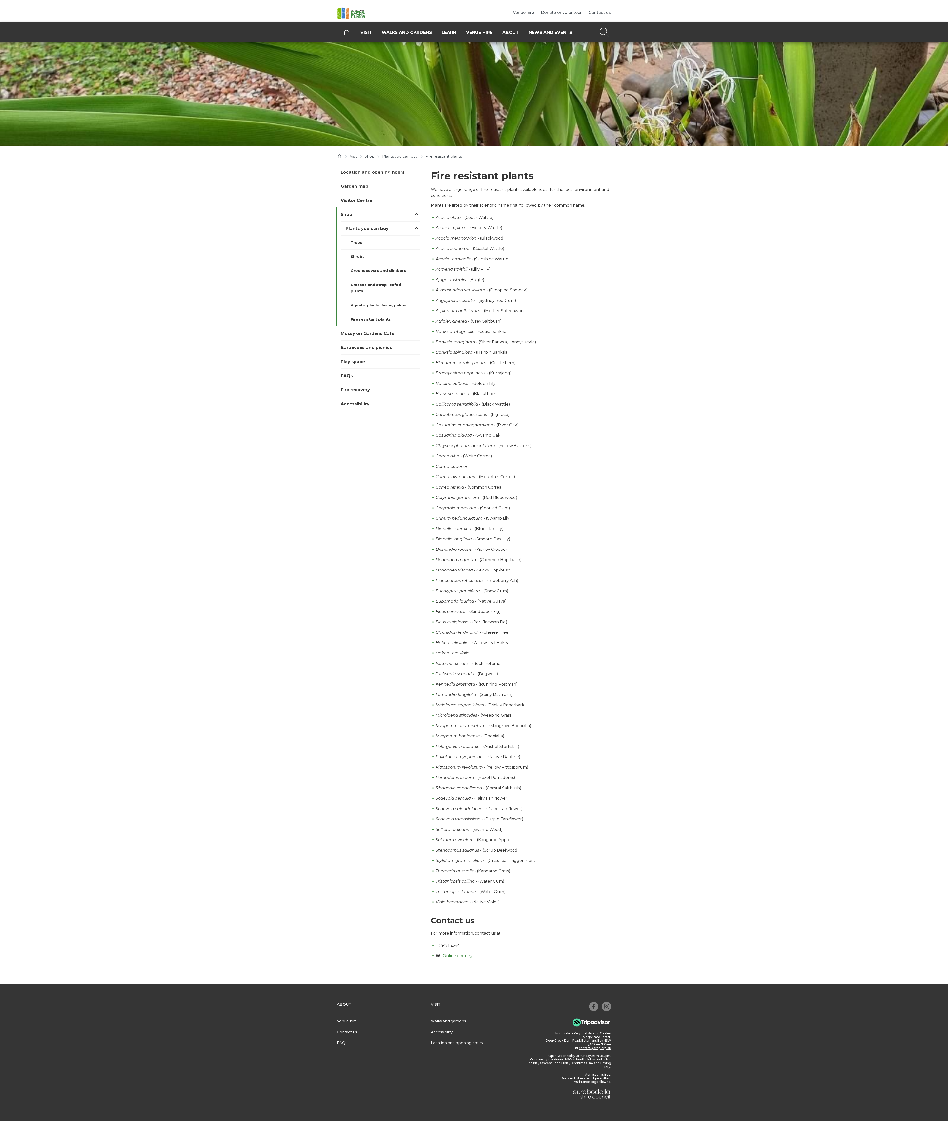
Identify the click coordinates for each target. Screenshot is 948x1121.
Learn (449, 32)
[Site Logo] (374, 13)
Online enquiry (458, 955)
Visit (366, 32)
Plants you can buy (400, 156)
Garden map (354, 186)
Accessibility (355, 403)
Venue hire (479, 32)
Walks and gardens (407, 32)
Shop (370, 156)
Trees (356, 242)
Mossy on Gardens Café (367, 333)
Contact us (600, 12)
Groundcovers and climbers (378, 270)
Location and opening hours (373, 172)
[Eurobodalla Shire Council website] (591, 1093)
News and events (550, 32)
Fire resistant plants (371, 319)
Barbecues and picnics (366, 347)
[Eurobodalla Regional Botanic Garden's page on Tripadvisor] (591, 1022)
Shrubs (358, 256)
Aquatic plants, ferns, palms (378, 305)
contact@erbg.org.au (595, 1048)
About (510, 32)
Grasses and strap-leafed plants (376, 287)
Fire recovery (355, 389)
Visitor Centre (356, 200)
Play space (353, 361)
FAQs (347, 375)
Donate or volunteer (561, 12)
